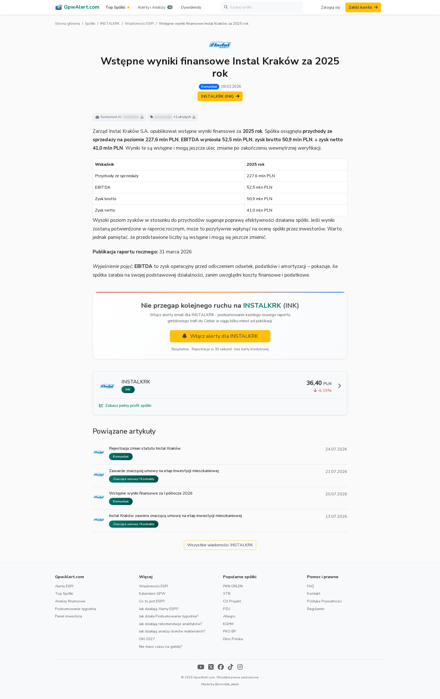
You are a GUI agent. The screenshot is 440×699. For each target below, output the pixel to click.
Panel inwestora (68, 616)
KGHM (228, 623)
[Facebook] (221, 667)
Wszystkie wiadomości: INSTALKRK (220, 545)
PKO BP (229, 631)
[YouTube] (200, 667)
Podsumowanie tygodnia (75, 608)
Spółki (90, 23)
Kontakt (313, 593)
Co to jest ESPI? (152, 601)
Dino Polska (233, 638)
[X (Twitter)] (211, 667)
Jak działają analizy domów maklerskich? (172, 631)
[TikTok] (230, 667)
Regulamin (315, 608)
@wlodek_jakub (227, 684)
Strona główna (67, 23)
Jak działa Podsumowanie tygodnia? (168, 616)
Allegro (229, 616)
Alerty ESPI (64, 586)
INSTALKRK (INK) (218, 96)
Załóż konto (360, 7)
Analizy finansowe (70, 601)
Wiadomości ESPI (139, 23)
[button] (155, 7)
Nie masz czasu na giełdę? (160, 646)
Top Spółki (64, 593)
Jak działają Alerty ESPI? (158, 608)
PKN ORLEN (233, 586)
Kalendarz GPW (152, 593)
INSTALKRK (110, 23)
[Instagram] (240, 667)
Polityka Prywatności (324, 601)
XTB (226, 593)
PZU (226, 608)
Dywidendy (191, 7)
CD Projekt (232, 601)
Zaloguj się (330, 7)
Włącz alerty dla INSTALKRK (223, 336)
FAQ (310, 586)
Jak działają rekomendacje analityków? (170, 623)
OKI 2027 (147, 638)
